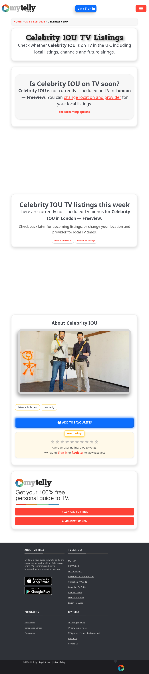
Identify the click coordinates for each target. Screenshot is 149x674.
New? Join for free (74, 511)
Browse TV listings (86, 240)
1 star (52, 442)
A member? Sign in (74, 521)
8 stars (86, 442)
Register (78, 452)
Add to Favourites (76, 422)
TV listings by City (76, 622)
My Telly (72, 560)
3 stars (62, 442)
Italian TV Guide (75, 602)
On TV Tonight (75, 571)
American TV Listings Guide (81, 576)
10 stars (96, 442)
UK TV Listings (34, 21)
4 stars (67, 442)
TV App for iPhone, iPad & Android (84, 633)
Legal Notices (45, 662)
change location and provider (92, 97)
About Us (72, 638)
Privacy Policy (59, 662)
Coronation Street (33, 627)
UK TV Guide (74, 566)
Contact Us (73, 643)
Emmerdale (30, 633)
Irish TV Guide (75, 592)
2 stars (57, 442)
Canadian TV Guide (77, 587)
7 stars (81, 442)
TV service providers (77, 627)
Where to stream (63, 240)
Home (18, 21)
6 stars (76, 442)
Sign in (63, 452)
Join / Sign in (86, 9)
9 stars (91, 442)
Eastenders (30, 622)
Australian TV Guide (77, 581)
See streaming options (74, 112)
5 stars (72, 442)
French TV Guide (76, 597)
